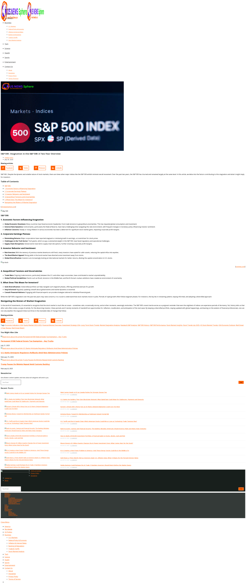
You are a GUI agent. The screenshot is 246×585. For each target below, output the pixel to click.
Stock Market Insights (174, 325)
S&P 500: (8, 186)
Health (6, 507)
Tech (6, 505)
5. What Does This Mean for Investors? (19, 200)
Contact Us (8, 478)
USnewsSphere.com (8, 207)
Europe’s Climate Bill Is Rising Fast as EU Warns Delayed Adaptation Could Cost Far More (90, 407)
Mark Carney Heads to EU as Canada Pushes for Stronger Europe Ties (83, 392)
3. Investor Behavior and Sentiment (17, 194)
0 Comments (73, 394)
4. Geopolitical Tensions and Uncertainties (20, 197)
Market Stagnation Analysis (110, 325)
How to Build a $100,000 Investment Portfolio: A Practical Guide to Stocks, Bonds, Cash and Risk (92, 436)
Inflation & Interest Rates (15, 500)
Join (241, 382)
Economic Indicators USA (14, 325)
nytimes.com (240, 267)
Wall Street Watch (18, 328)
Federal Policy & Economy (15, 499)
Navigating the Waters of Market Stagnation (21, 202)
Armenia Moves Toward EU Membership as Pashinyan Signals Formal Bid (84, 414)
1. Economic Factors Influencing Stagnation (20, 189)
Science (7, 506)
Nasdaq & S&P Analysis (129, 325)
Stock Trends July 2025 (191, 325)
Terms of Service (12, 515)
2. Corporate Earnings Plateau (15, 191)
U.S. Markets (11, 498)
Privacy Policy (35, 473)
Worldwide (8, 494)
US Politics (7, 495)
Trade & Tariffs (12, 502)
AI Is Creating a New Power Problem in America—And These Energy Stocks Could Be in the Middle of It (94, 450)
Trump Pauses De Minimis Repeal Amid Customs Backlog (25, 364)
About (6, 480)
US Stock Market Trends (209, 325)
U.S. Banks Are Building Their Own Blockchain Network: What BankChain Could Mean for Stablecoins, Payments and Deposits (102, 399)
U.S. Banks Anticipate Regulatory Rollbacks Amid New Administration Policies (34, 353)
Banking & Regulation (14, 501)
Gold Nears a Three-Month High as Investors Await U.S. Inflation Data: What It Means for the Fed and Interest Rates (99, 458)
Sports (6, 508)
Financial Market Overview (51, 325)
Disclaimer (34, 476)
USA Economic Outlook (227, 325)
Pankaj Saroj (9, 158)
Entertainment (8, 509)
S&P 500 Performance (158, 325)
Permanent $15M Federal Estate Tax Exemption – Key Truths (27, 341)
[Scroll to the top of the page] (1, 519)
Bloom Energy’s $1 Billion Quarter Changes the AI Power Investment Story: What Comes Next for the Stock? (96, 443)
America (7, 493)
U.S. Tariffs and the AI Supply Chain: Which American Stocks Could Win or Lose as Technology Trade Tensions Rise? (98, 421)
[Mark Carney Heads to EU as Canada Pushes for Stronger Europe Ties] (28, 393)
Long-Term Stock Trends (90, 325)
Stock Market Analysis (14, 503)
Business (7, 497)
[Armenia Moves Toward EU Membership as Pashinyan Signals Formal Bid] (28, 415)
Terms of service (36, 471)
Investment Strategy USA (71, 325)
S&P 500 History (143, 325)
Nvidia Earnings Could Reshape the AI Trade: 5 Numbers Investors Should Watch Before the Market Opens (95, 465)
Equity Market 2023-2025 (33, 325)
